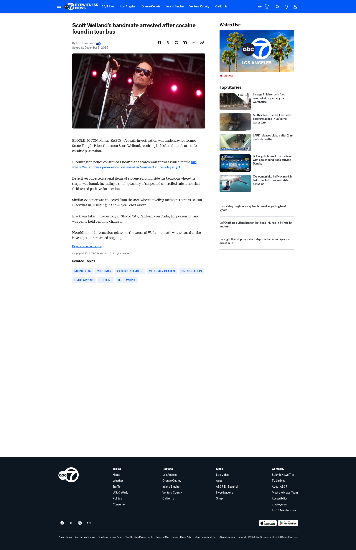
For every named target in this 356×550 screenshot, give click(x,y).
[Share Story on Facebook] (159, 42)
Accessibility (279, 498)
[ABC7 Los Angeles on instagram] (80, 523)
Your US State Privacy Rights (139, 537)
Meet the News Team (285, 492)
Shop (219, 498)
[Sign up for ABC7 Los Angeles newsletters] (89, 523)
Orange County (151, 6)
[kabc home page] (68, 474)
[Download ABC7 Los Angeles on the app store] (268, 523)
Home (116, 474)
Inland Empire (174, 6)
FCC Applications (226, 537)
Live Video (222, 474)
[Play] (257, 51)
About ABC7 (279, 486)
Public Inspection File (204, 537)
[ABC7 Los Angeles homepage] (81, 7)
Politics (117, 498)
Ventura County (199, 6)
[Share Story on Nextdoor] (185, 42)
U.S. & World (120, 492)
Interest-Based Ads (181, 537)
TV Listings (278, 480)
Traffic (117, 486)
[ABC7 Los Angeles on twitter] (71, 523)
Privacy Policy (65, 537)
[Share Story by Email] (193, 42)
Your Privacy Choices (85, 537)
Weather (118, 480)
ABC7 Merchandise (284, 510)
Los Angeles (127, 6)
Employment (279, 504)
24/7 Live (108, 6)
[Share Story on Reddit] (176, 42)
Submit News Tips (283, 474)
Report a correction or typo (86, 246)
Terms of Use (162, 537)
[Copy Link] (202, 42)
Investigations (224, 492)
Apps (219, 480)
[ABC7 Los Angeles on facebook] (62, 523)
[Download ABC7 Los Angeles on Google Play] (288, 523)
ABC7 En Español (227, 486)
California (221, 6)
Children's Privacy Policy (110, 537)
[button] (59, 6)
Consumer (119, 504)
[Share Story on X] (168, 42)
